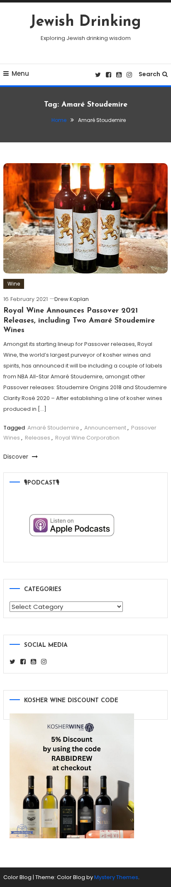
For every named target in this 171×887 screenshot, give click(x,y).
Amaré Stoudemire (53, 428)
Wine (13, 283)
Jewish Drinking (85, 22)
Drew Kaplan (71, 299)
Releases (37, 438)
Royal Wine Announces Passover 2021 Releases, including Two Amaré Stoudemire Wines (79, 320)
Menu (20, 73)
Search (149, 74)
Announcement (105, 428)
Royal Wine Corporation (87, 438)
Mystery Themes (116, 877)
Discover (16, 456)
